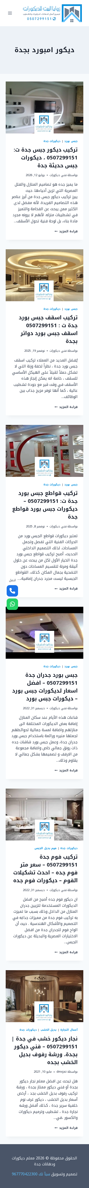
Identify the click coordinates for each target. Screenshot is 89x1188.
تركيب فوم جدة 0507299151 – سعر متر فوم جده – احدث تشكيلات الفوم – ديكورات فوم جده (45, 869)
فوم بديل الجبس (45, 848)
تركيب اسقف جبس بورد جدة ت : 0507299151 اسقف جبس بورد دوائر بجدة (48, 329)
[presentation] (44, 107)
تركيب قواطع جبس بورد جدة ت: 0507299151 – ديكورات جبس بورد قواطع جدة (45, 505)
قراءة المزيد (66, 231)
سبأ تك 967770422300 (31, 1174)
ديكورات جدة (52, 141)
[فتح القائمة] (10, 13)
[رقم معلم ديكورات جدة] (12, 591)
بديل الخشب (49, 1029)
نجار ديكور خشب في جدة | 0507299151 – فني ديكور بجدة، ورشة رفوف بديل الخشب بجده (44, 1050)
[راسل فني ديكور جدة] (12, 604)
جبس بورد (71, 141)
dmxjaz (61, 1072)
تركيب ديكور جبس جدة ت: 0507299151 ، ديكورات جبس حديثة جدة (46, 158)
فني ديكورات (58, 175)
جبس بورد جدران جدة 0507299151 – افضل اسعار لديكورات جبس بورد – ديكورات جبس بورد (45, 687)
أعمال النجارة (69, 1029)
